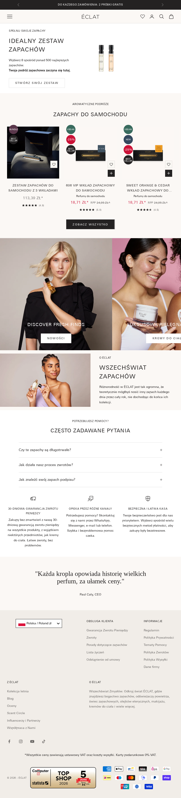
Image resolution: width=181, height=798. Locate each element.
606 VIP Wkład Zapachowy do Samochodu (90, 188)
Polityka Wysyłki (156, 659)
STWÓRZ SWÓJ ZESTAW (36, 83)
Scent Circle (16, 713)
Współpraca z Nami (21, 728)
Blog (10, 698)
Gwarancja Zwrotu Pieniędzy (107, 630)
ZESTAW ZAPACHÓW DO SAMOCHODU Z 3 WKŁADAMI (33, 188)
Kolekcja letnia (18, 691)
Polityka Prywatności (159, 637)
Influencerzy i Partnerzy (23, 720)
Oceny (11, 706)
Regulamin (151, 630)
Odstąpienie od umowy (103, 659)
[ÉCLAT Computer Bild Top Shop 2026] (63, 778)
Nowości (56, 338)
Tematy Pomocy (155, 645)
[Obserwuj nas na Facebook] (9, 741)
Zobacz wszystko (90, 224)
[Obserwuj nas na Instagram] (21, 741)
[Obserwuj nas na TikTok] (43, 741)
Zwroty (91, 637)
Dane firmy (151, 667)
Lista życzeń (95, 652)
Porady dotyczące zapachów (107, 645)
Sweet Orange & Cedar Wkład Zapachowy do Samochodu (148, 189)
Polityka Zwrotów (156, 652)
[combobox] (39, 623)
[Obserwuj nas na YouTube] (32, 741)
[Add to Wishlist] (53, 164)
